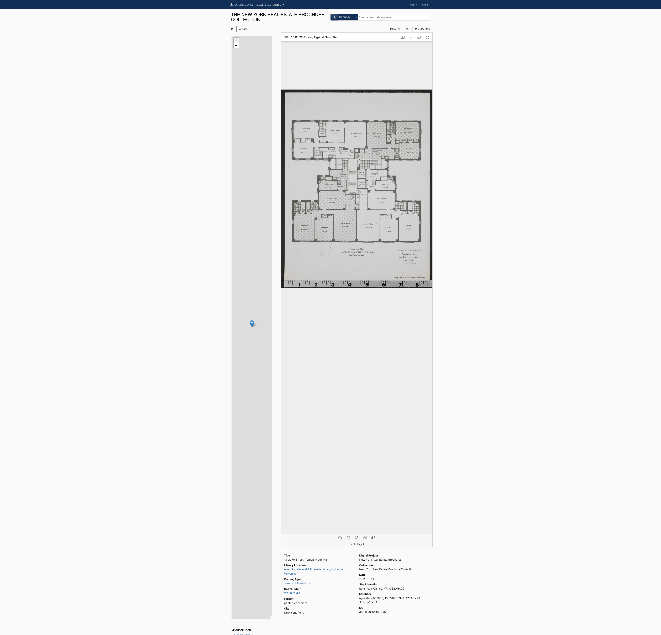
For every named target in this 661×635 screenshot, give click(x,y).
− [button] (236, 45)
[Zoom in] (340, 538)
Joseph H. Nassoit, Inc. (298, 583)
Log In (425, 4)
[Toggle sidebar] (286, 37)
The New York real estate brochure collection (278, 17)
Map (401, 29)
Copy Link (423, 29)
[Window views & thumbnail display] (402, 37)
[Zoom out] (348, 538)
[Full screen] (427, 37)
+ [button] (236, 40)
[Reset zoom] (357, 538)
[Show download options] (411, 37)
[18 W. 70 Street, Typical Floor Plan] (252, 323)
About (243, 29)
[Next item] (373, 538)
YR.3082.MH (292, 593)
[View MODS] (419, 37)
